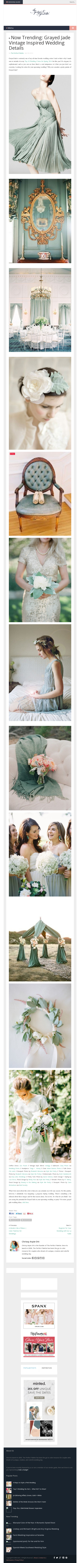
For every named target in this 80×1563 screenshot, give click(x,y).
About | (36, 1558)
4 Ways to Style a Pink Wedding (24, 1483)
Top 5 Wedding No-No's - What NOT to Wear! (29, 1489)
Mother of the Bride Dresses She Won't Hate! (29, 1502)
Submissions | (10, 1560)
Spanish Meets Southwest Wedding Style (29, 1547)
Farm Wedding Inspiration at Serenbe (28, 1535)
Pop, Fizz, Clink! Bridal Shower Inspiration (27, 1508)
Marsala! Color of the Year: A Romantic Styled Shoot (34, 1522)
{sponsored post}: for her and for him (28, 1541)
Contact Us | (42, 1558)
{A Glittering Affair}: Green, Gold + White (27, 1495)
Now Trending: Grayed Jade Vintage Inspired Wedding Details (39, 42)
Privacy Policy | (19, 1560)
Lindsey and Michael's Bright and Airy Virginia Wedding (36, 1529)
